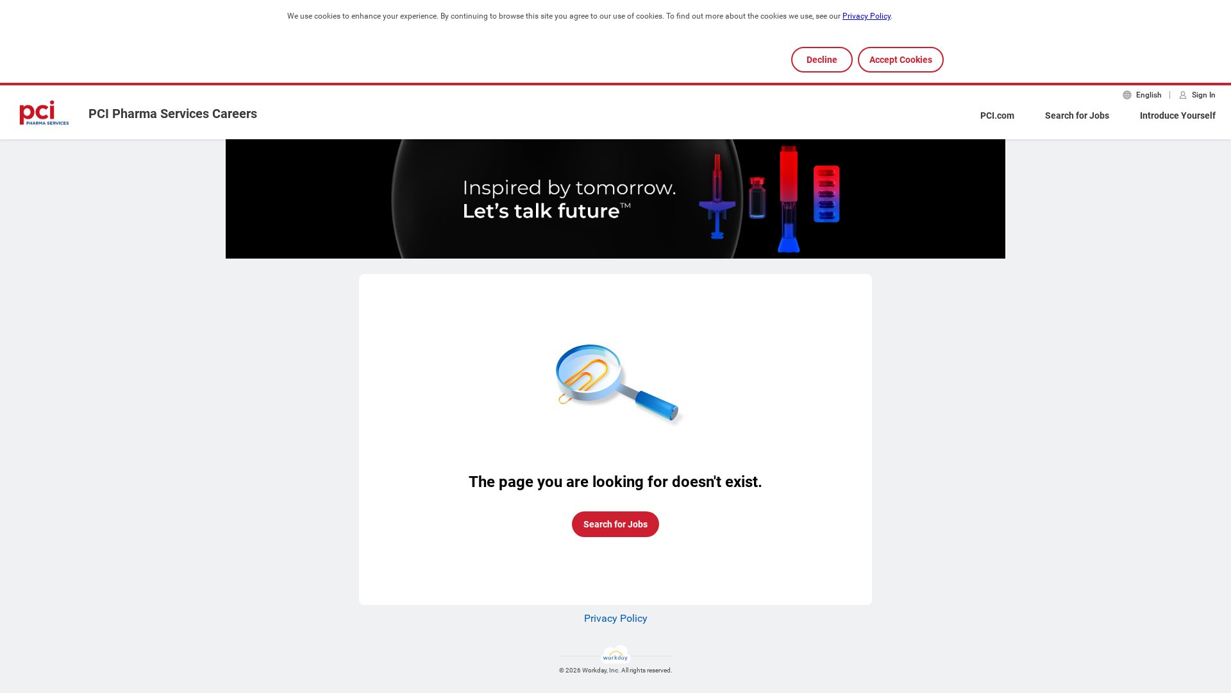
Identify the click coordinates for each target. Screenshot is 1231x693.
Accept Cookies (900, 60)
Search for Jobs (1077, 115)
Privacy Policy (866, 16)
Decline (822, 60)
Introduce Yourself (1178, 115)
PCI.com (997, 115)
